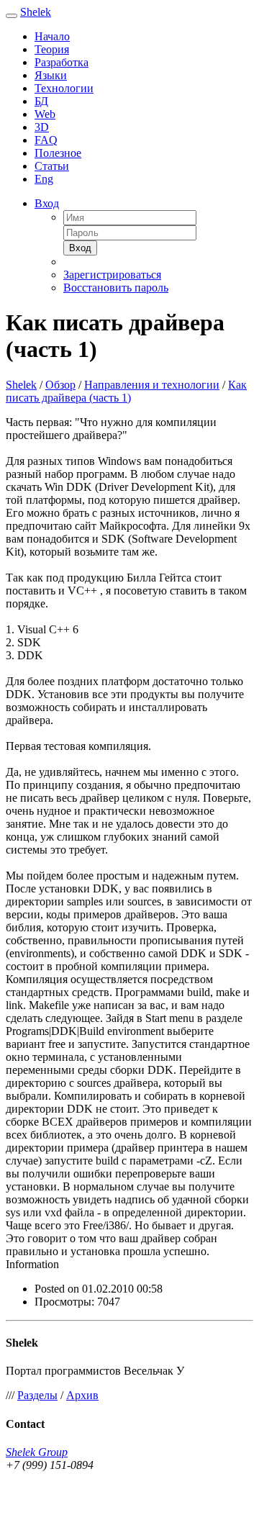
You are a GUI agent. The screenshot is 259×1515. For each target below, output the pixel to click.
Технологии (64, 88)
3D (42, 127)
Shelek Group (37, 1452)
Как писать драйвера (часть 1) (126, 391)
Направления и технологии (151, 385)
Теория (52, 49)
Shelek (35, 12)
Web (45, 114)
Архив (82, 1395)
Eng (44, 179)
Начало (52, 36)
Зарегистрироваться (112, 274)
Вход (47, 203)
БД (41, 101)
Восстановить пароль (115, 287)
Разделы (37, 1395)
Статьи (52, 166)
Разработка (61, 62)
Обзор (60, 385)
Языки (51, 75)
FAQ (46, 140)
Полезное (58, 153)
